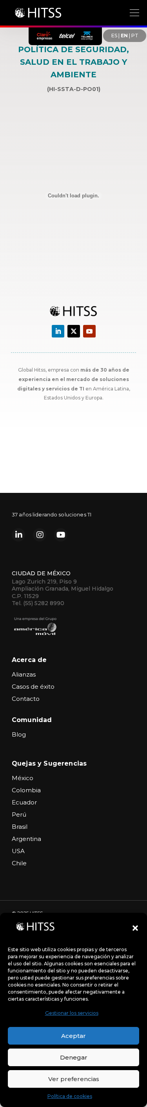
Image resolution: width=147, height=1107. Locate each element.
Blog (19, 734)
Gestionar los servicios (71, 1013)
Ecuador (24, 802)
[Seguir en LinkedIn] (58, 331)
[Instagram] (39, 535)
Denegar (73, 1057)
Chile (19, 863)
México (22, 778)
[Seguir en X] (73, 331)
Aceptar (73, 1036)
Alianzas (24, 674)
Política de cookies (69, 1096)
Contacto (26, 698)
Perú (19, 814)
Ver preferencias (73, 1079)
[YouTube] (60, 535)
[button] (135, 928)
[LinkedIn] (18, 535)
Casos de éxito (33, 686)
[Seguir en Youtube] (89, 331)
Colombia (26, 790)
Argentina (26, 839)
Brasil (19, 826)
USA (18, 851)
